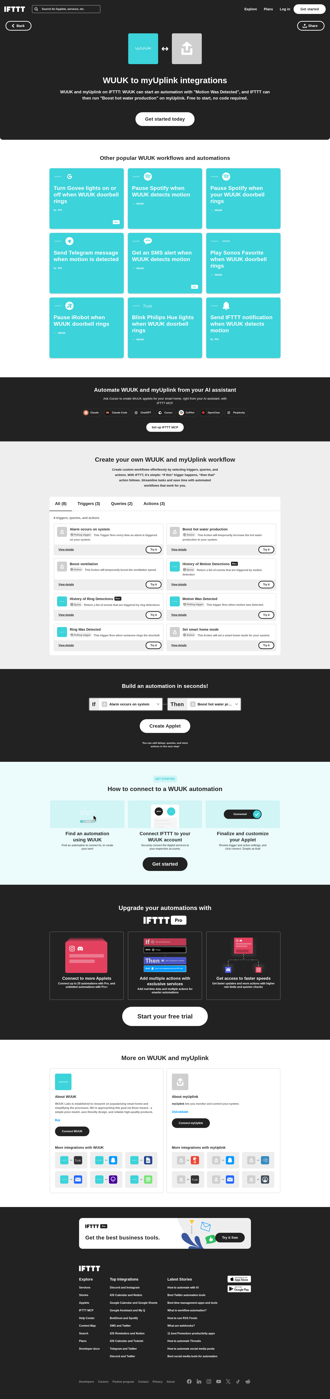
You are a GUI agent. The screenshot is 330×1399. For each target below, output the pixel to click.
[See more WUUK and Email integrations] (71, 1179)
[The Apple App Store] (239, 1280)
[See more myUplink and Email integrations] (223, 1179)
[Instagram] (209, 1382)
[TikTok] (238, 1382)
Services (84, 1287)
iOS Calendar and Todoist (126, 1341)
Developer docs (89, 1348)
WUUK (116, 80)
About (171, 1381)
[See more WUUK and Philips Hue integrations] (71, 1160)
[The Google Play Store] (239, 1289)
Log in (285, 9)
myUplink (159, 80)
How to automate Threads (184, 1341)
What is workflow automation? (187, 1310)
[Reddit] (248, 1382)
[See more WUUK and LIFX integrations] (106, 1179)
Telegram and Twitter (123, 1348)
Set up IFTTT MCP (165, 427)
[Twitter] (228, 1382)
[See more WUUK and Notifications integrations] (106, 1160)
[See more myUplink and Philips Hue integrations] (188, 1179)
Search (83, 1333)
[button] (165, 864)
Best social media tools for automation (192, 1356)
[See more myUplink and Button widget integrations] (188, 1160)
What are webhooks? (181, 1325)
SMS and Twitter (120, 1325)
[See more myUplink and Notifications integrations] (223, 1160)
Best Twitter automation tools (186, 1295)
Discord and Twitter (122, 1356)
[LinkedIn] (199, 1382)
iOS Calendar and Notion (126, 1295)
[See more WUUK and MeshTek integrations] (141, 1179)
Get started (309, 9)
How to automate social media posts (190, 1348)
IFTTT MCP (86, 1310)
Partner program (123, 1381)
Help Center (87, 1318)
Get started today (165, 119)
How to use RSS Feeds (182, 1318)
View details (66, 549)
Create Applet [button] (165, 726)
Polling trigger (82, 534)
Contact (143, 1381)
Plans (268, 9)
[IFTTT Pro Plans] (234, 564)
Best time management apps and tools (192, 1302)
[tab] (61, 504)
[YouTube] (219, 1382)
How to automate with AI (183, 1287)
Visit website (180, 1111)
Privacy (157, 1381)
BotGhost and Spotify (124, 1318)
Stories (83, 1295)
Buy (57, 1119)
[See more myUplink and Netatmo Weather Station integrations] (258, 1160)
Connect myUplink (191, 1123)
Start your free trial (165, 1016)
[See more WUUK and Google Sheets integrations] (141, 1160)
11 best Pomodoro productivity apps (191, 1333)
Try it (153, 549)
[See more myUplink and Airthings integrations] (258, 1179)
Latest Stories (179, 1279)
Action (190, 534)
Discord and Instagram (125, 1287)
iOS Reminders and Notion (127, 1333)
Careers (103, 1381)
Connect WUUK (72, 1131)
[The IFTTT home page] (14, 9)
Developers (86, 1381)
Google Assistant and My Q (127, 1310)
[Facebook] (189, 1382)
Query (190, 569)
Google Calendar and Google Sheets (133, 1302)
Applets (84, 1302)
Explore (250, 9)
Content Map (87, 1325)
